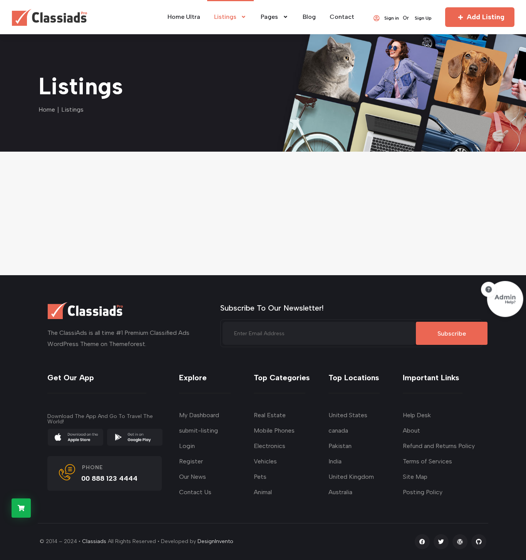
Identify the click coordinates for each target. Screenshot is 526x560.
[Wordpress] (459, 541)
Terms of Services (427, 461)
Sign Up (423, 17)
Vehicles (265, 461)
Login (187, 446)
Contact (342, 16)
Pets (260, 476)
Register (191, 461)
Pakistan (340, 446)
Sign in (391, 17)
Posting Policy (422, 492)
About (411, 430)
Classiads (94, 541)
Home (47, 109)
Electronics (269, 446)
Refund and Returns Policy (439, 446)
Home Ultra (184, 16)
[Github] (478, 541)
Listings (225, 16)
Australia (340, 492)
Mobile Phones (274, 430)
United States (347, 415)
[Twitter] (441, 541)
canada (338, 430)
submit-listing (198, 430)
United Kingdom (351, 476)
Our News (192, 476)
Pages (269, 16)
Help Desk (417, 415)
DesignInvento (215, 541)
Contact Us (195, 492)
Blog (309, 16)
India (335, 461)
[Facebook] (422, 541)
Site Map (415, 476)
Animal (263, 492)
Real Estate (270, 415)
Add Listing (485, 17)
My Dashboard (199, 415)
